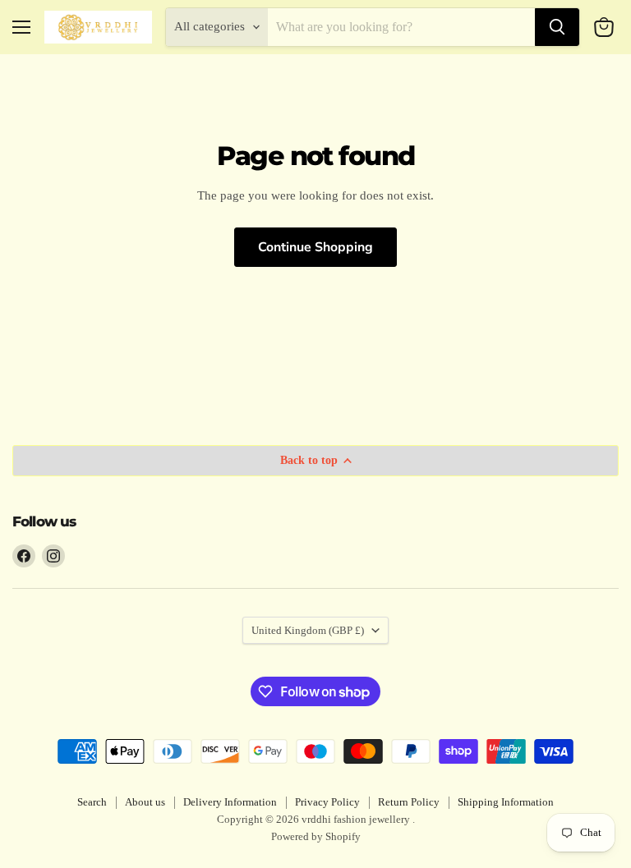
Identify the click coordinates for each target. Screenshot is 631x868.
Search (92, 802)
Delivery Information (230, 802)
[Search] (557, 27)
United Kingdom (307, 630)
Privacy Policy (327, 802)
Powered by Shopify (316, 836)
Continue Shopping (315, 247)
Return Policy (409, 802)
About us (145, 802)
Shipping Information (506, 802)
